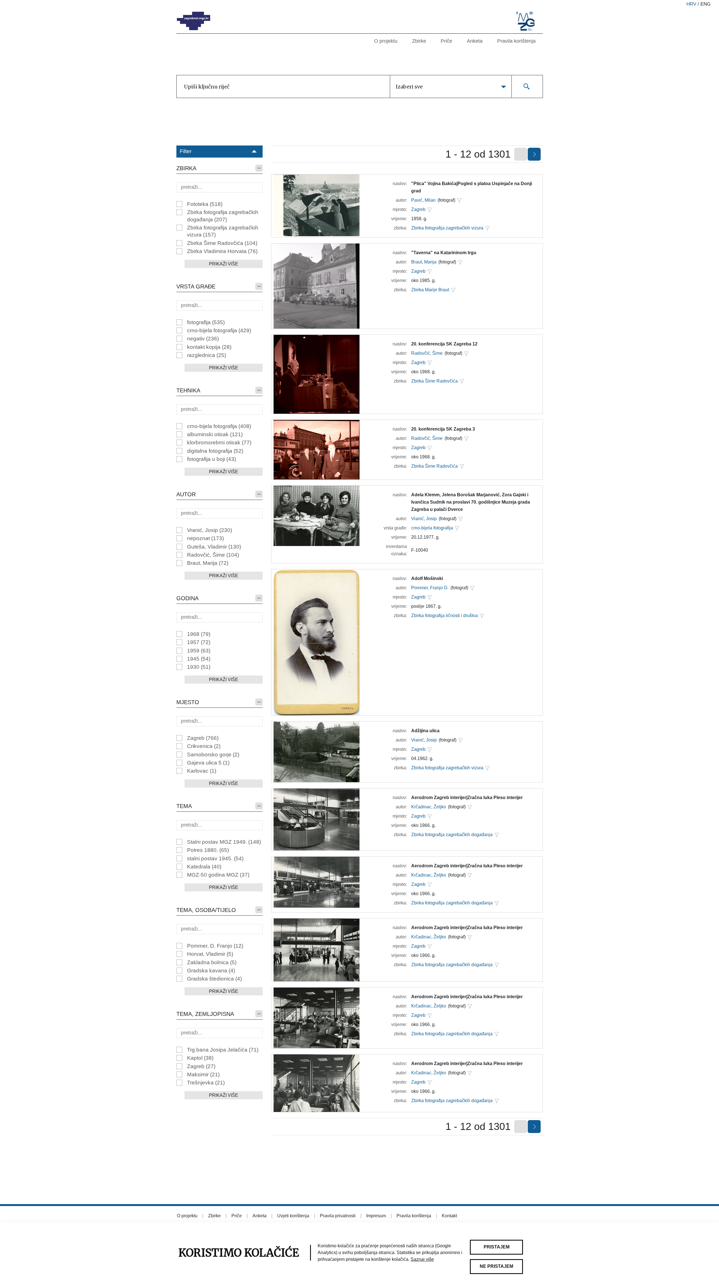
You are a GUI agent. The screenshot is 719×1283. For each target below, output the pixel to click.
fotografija (206, 322)
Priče (446, 41)
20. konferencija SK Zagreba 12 (444, 344)
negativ (203, 339)
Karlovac (201, 771)
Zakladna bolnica (211, 962)
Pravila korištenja (516, 41)
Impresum (376, 1215)
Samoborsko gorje (213, 754)
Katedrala (204, 867)
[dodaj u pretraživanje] (459, 200)
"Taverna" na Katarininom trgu (443, 252)
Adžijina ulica (425, 730)
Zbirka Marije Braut (430, 289)
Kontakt (449, 1215)
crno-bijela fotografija (219, 330)
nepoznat (205, 538)
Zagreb (203, 738)
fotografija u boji (211, 459)
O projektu (385, 41)
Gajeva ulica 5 (208, 763)
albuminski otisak (215, 434)
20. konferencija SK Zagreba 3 (443, 429)
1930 (198, 667)
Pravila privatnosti (338, 1215)
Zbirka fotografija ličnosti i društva (444, 615)
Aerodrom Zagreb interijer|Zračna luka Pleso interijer (467, 797)
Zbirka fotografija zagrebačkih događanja (222, 215)
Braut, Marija (207, 563)
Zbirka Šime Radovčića (222, 243)
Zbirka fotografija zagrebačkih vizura (222, 231)
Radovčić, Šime (213, 555)
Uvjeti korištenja (293, 1215)
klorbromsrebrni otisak (219, 442)
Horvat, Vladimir (210, 954)
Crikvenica (203, 746)
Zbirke (419, 41)
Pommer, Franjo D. (430, 587)
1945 (198, 659)
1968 (198, 634)
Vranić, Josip (209, 530)
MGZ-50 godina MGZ (218, 875)
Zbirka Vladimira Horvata (222, 251)
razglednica (206, 355)
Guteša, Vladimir (214, 547)
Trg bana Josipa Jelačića (222, 1050)
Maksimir (203, 1074)
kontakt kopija (209, 347)
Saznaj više (422, 1259)
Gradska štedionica (214, 979)
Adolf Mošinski (427, 578)
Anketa (475, 41)
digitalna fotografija (215, 451)
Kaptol (200, 1058)
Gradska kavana (211, 970)
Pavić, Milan (423, 200)
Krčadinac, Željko (428, 806)
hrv (691, 4)
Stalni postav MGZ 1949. (224, 842)
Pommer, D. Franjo (215, 946)
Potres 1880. (208, 850)
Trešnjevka (206, 1083)
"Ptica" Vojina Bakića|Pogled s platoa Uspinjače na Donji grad (471, 187)
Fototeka (204, 204)
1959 (198, 651)
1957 (198, 642)
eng (705, 4)
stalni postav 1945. (215, 858)
